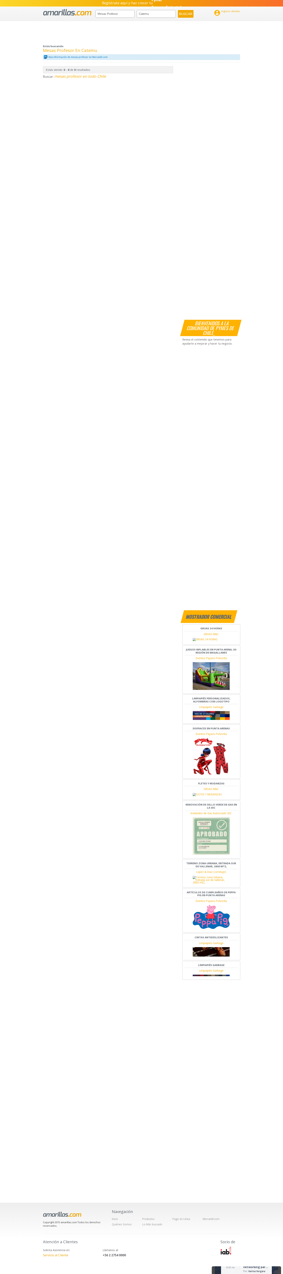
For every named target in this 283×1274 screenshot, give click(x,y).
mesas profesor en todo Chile (80, 76)
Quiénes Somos (122, 1224)
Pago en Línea (181, 1219)
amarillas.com (67, 12)
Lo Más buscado (152, 1224)
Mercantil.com (211, 1219)
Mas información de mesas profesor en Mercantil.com (78, 57)
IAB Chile (225, 1250)
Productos (148, 1219)
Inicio (115, 1219)
